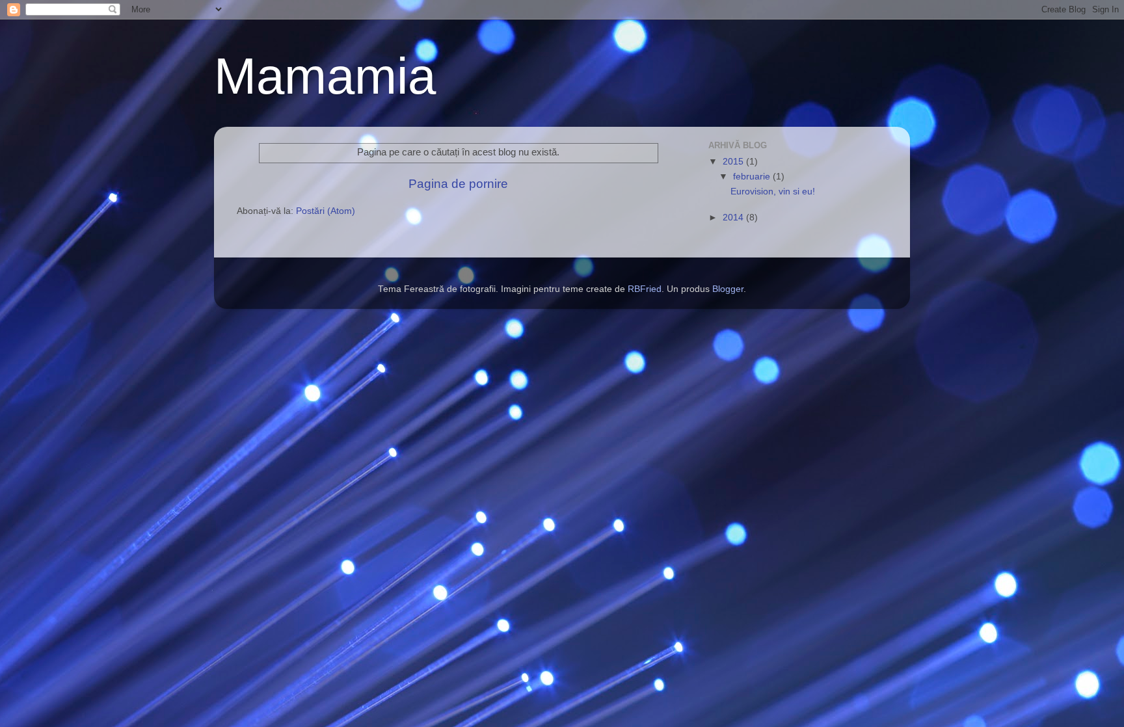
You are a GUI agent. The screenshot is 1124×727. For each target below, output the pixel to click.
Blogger (727, 289)
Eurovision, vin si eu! (772, 191)
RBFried (645, 289)
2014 (734, 217)
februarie (753, 176)
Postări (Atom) (325, 211)
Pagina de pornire (458, 184)
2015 (734, 161)
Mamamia (325, 76)
